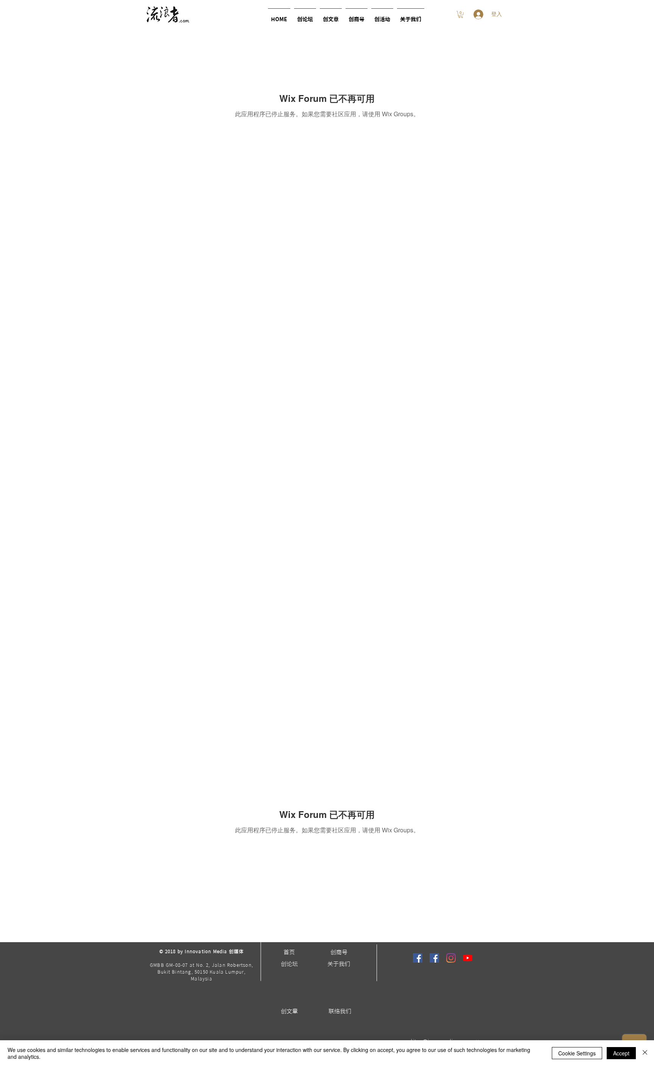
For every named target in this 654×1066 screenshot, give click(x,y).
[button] (382, 16)
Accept (621, 1053)
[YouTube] (467, 958)
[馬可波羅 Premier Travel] (434, 958)
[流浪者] (417, 958)
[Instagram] (451, 958)
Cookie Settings (577, 1053)
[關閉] (644, 1053)
